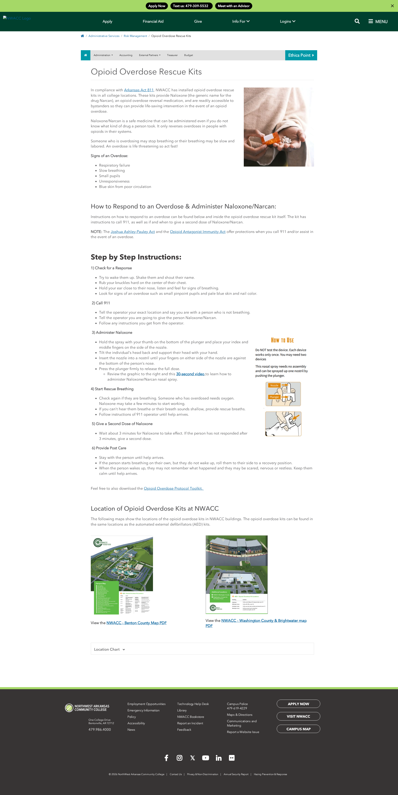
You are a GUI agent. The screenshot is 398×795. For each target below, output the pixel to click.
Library (182, 710)
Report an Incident (190, 723)
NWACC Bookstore (190, 717)
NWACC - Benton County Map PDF (137, 623)
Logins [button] (286, 21)
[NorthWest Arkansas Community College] (87, 707)
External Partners (149, 55)
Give (198, 21)
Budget (188, 55)
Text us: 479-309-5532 (191, 6)
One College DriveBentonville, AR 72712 (101, 721)
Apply (107, 21)
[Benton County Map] (122, 575)
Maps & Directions (239, 715)
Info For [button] (239, 21)
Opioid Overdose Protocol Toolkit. (174, 488)
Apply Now (156, 6)
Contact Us (176, 774)
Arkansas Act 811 (139, 90)
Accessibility (136, 723)
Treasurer (172, 55)
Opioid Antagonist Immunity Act (198, 231)
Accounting (125, 55)
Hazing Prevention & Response (270, 774)
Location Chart (107, 649)
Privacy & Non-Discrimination (202, 774)
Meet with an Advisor (234, 6)
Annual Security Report (236, 774)
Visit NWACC (298, 716)
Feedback (184, 730)
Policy (131, 717)
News (131, 730)
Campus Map (298, 729)
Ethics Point (299, 55)
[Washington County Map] (237, 574)
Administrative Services (104, 36)
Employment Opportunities (146, 704)
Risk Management (135, 36)
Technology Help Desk (193, 704)
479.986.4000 (100, 729)
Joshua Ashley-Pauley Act (133, 231)
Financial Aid (153, 21)
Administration (102, 55)
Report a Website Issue (243, 732)
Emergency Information (143, 710)
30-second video (190, 374)
